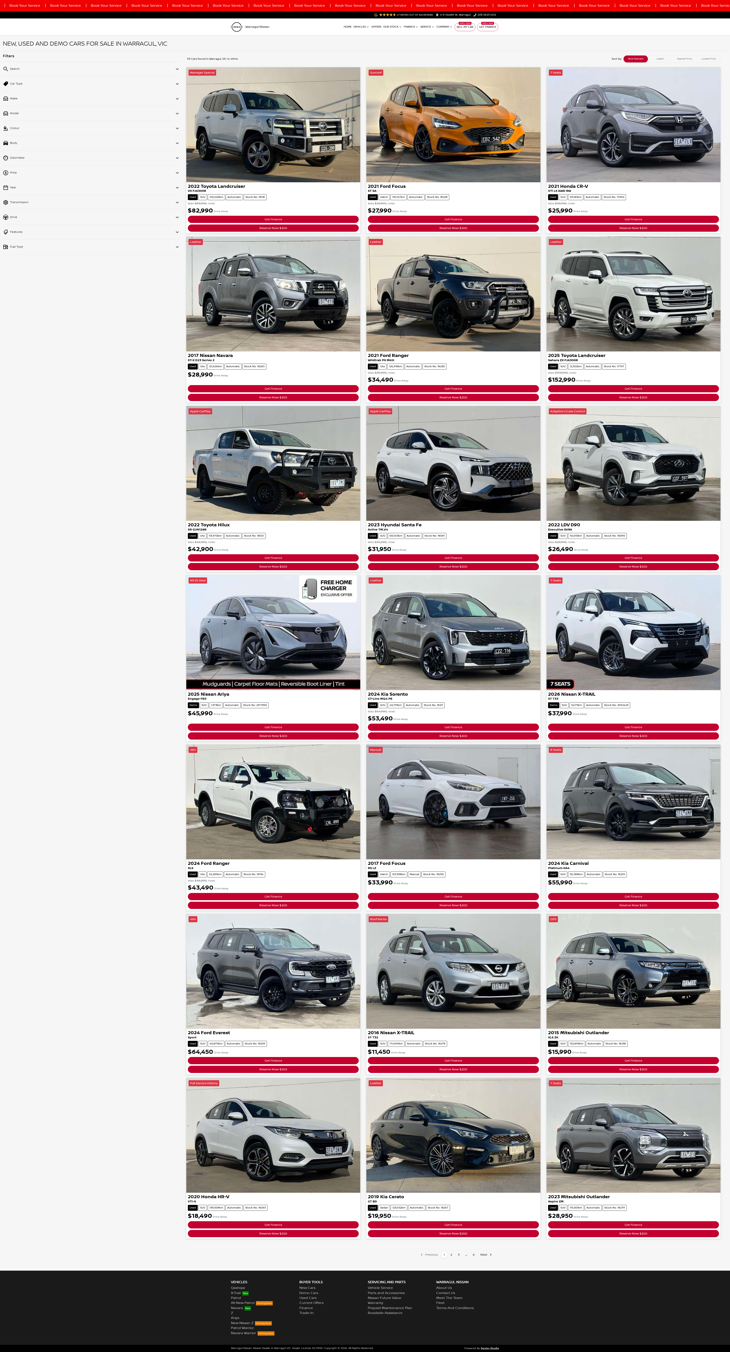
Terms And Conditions (455, 1308)
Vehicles (359, 26)
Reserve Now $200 (273, 228)
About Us (444, 1288)
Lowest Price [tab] (708, 58)
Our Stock (390, 26)
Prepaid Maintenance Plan (390, 1308)
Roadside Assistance (385, 1313)
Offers (376, 26)
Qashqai (238, 1288)
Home (348, 26)
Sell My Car (465, 27)
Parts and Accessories (386, 1293)
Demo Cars (308, 1293)
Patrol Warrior (242, 1328)
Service (425, 26)
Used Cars (308, 1298)
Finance (409, 26)
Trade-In (306, 1313)
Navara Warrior (243, 1333)
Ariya (235, 1318)
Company (442, 26)
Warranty (375, 1303)
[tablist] (672, 59)
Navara (237, 1308)
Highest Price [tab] (684, 58)
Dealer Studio (490, 1348)
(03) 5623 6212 (487, 14)
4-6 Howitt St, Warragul (455, 14)
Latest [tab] (660, 58)
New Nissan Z (242, 1323)
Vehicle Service (380, 1288)
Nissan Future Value (384, 1298)
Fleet (440, 1303)
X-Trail (236, 1293)
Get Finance (487, 27)
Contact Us (445, 1293)
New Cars (307, 1288)
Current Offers (311, 1303)
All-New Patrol (242, 1303)
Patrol (236, 1298)
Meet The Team (449, 1298)
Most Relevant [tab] (636, 58)
